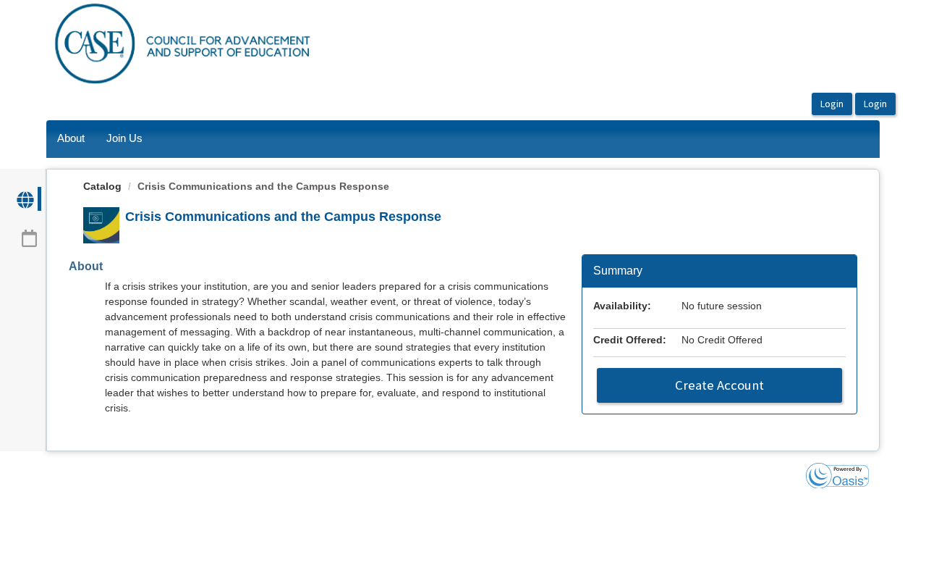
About (71, 138)
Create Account (719, 385)
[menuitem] (70, 139)
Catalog (102, 186)
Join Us (124, 138)
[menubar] (99, 139)
